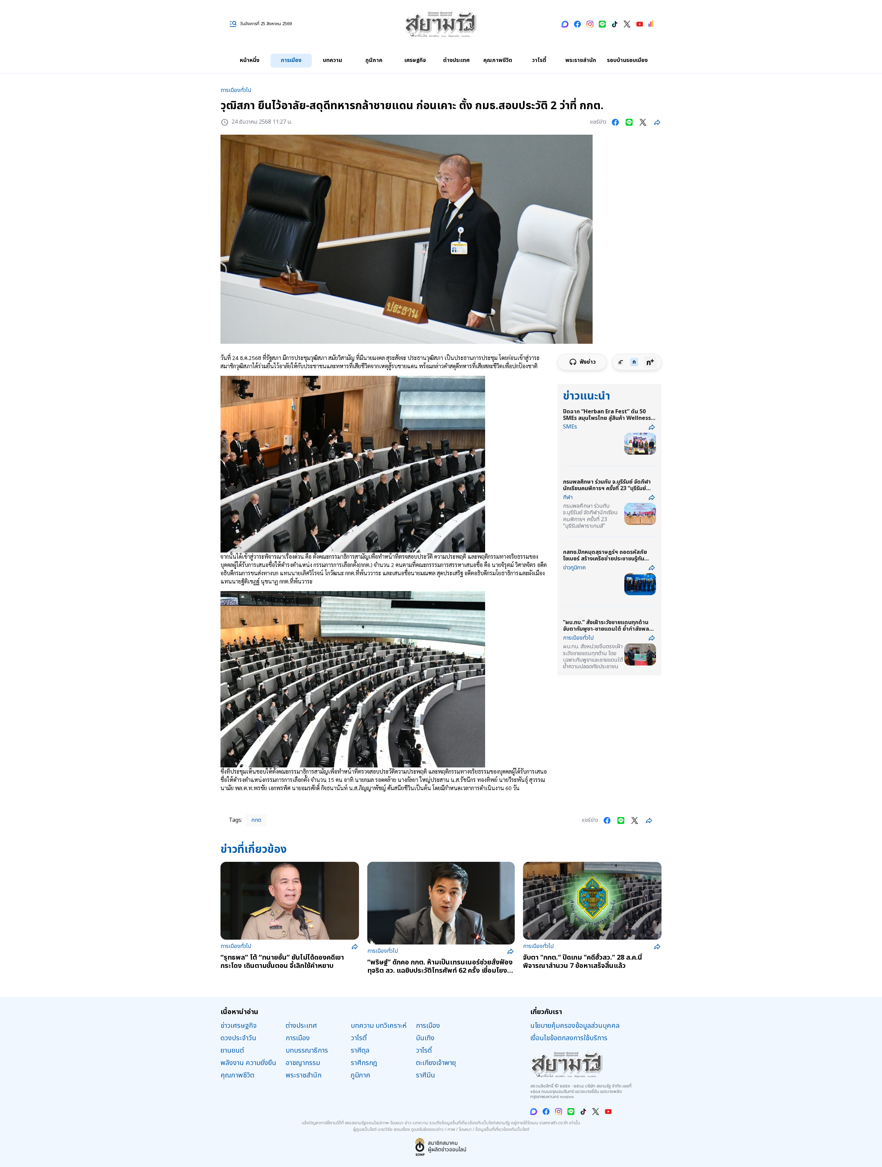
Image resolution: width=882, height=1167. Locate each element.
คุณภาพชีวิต (497, 60)
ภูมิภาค (373, 60)
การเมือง (291, 60)
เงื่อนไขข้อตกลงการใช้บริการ (568, 1038)
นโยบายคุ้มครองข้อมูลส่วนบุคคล (574, 1026)
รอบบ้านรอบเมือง (627, 60)
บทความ (332, 60)
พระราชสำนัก (580, 60)
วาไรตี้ (539, 60)
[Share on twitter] (642, 122)
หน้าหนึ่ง (249, 60)
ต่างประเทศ (456, 60)
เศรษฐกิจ (415, 60)
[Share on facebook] (615, 122)
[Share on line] (629, 122)
